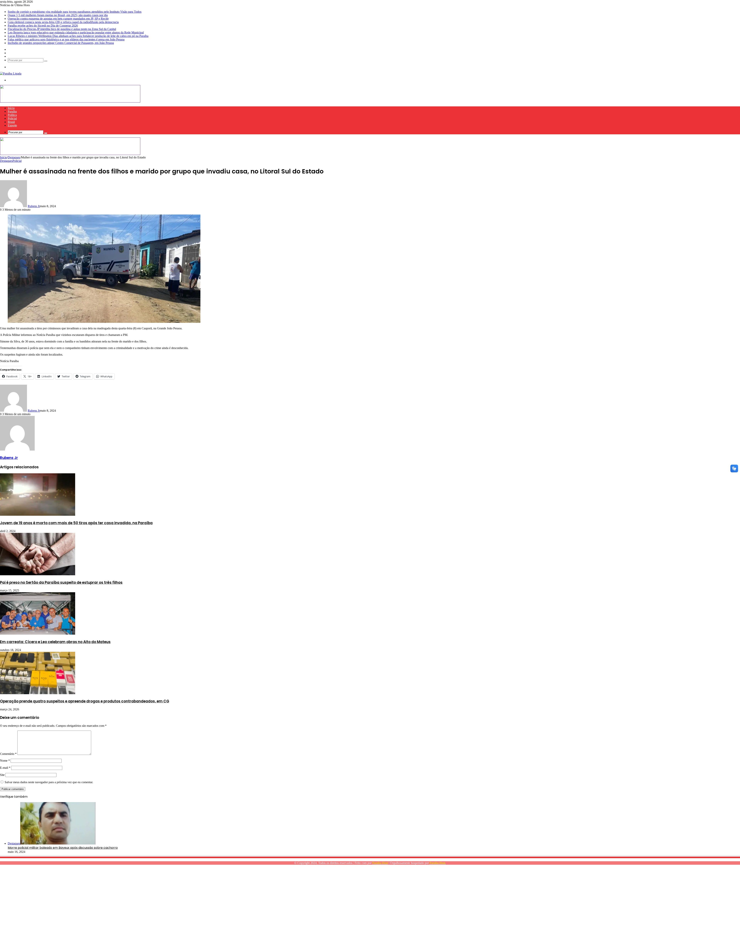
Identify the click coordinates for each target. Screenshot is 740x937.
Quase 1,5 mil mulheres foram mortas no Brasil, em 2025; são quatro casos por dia (58, 15)
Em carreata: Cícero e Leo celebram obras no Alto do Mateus (55, 641)
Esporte (12, 125)
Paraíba (12, 111)
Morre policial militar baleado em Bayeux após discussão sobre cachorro (63, 847)
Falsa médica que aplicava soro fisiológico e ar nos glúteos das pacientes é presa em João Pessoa (66, 39)
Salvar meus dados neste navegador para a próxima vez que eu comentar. (49, 782)
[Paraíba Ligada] (10, 73)
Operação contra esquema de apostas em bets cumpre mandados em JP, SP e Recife (58, 18)
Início (11, 108)
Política (12, 115)
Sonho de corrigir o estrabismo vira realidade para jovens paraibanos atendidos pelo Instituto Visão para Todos (74, 11)
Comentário (8, 753)
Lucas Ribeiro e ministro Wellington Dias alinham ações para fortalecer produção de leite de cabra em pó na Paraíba (78, 36)
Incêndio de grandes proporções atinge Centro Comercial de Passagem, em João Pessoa (61, 43)
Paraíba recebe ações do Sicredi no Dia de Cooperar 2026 (43, 25)
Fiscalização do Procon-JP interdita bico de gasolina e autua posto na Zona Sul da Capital (62, 29)
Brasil (11, 122)
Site (2, 774)
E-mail (5, 767)
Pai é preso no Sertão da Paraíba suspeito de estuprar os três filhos (61, 582)
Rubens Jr (34, 206)
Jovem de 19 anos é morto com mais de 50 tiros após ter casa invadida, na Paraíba (76, 523)
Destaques (14, 157)
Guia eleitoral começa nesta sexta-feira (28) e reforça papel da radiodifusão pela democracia (63, 22)
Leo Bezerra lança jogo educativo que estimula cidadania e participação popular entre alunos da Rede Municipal (76, 32)
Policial (12, 118)
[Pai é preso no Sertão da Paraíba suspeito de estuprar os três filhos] (37, 574)
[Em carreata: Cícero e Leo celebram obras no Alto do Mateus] (37, 633)
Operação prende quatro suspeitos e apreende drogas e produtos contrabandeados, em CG (84, 701)
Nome (5, 760)
